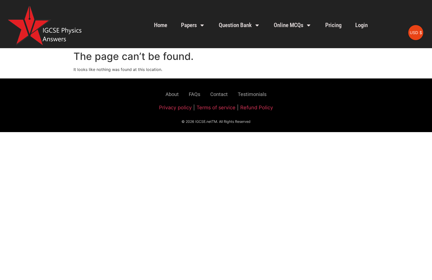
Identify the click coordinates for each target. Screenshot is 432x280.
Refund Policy (256, 108)
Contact (219, 94)
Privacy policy (175, 108)
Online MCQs (288, 25)
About (172, 94)
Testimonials (252, 94)
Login (361, 25)
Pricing (333, 25)
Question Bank (235, 25)
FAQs (194, 94)
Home (160, 25)
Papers (189, 25)
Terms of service (216, 108)
